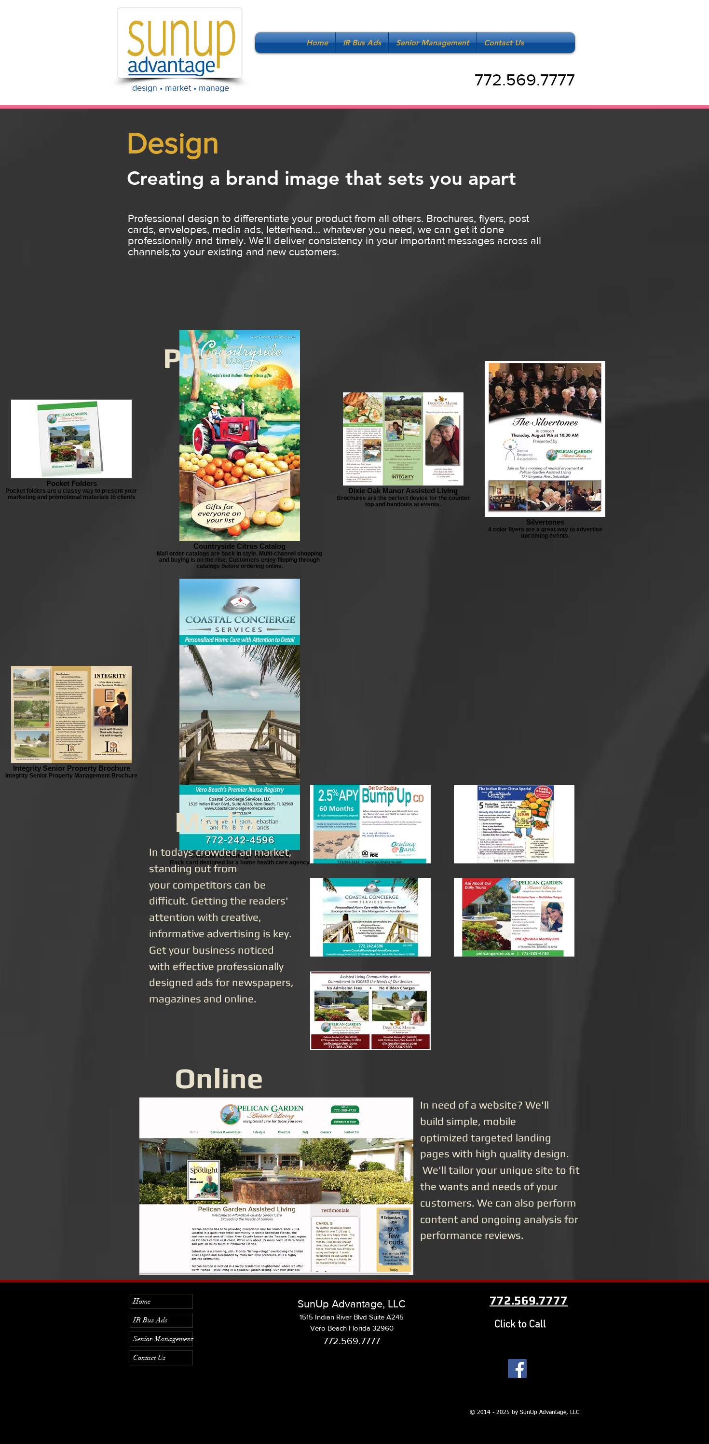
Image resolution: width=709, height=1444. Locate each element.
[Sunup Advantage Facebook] (517, 1368)
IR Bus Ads (150, 1320)
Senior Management (162, 1338)
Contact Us (149, 1357)
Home (141, 1301)
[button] (276, 1186)
